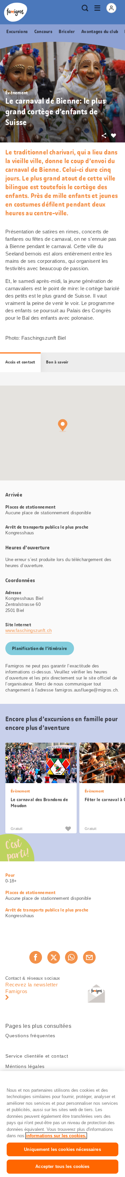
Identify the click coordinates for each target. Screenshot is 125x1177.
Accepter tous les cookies (62, 1166)
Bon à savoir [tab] (57, 362)
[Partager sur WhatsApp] (71, 957)
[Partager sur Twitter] (53, 957)
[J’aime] (68, 828)
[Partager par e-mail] (89, 957)
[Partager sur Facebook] (35, 957)
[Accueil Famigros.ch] (15, 12)
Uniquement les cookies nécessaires (62, 1149)
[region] (62, 1124)
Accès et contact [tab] (20, 362)
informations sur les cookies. (56, 1135)
